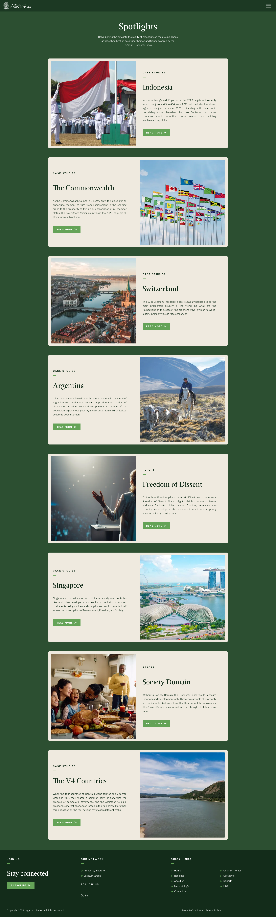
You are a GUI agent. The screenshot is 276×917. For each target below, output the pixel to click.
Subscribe (19, 885)
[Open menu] (268, 6)
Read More (154, 132)
